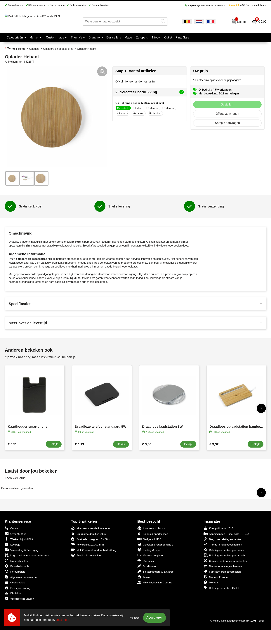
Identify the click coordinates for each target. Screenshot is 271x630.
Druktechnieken (19, 560)
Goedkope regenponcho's (158, 544)
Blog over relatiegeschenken (225, 539)
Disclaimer (16, 593)
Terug (11, 48)
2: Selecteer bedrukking (136, 92)
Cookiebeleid (17, 582)
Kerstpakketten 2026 (221, 528)
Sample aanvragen (227, 122)
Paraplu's (148, 560)
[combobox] (121, 21)
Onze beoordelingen (253, 5)
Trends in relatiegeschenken (225, 544)
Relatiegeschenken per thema (226, 550)
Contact (14, 528)
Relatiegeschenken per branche (227, 555)
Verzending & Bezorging (24, 550)
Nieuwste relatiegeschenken (225, 566)
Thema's (76, 37)
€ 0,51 (12, 444)
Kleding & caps (151, 550)
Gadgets (34, 48)
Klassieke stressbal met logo (93, 528)
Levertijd (15, 544)
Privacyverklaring (20, 588)
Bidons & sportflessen (155, 533)
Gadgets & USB (152, 539)
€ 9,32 (214, 444)
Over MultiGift (18, 533)
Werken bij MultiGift (21, 539)
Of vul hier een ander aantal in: (135, 81)
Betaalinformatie (19, 566)
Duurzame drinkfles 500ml (92, 533)
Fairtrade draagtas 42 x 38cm (94, 539)
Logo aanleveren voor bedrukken (29, 555)
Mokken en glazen (153, 555)
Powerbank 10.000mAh (90, 544)
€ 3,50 (146, 444)
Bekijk (54, 444)
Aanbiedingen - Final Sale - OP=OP (229, 533)
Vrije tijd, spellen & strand (157, 582)
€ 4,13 (79, 444)
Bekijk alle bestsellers (89, 555)
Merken (34, 37)
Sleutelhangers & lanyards (158, 571)
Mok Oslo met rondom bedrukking (96, 550)
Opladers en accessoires (58, 48)
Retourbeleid (17, 571)
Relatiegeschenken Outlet (224, 588)
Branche (94, 37)
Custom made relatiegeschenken (228, 560)
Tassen (147, 577)
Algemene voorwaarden (24, 577)
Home (21, 48)
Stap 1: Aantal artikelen (135, 71)
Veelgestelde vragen (22, 598)
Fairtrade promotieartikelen (225, 571)
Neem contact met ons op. (207, 5)
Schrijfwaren (150, 566)
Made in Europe (135, 37)
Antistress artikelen (154, 528)
